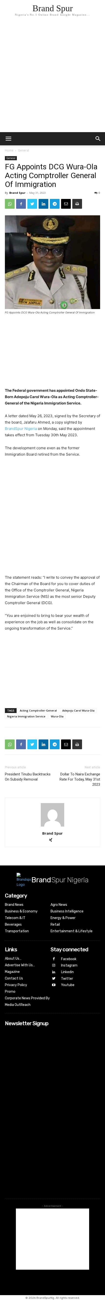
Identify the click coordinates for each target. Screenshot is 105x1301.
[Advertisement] (52, 77)
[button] (98, 138)
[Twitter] (32, 204)
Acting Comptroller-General (38, 710)
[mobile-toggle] (8, 138)
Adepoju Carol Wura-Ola (78, 710)
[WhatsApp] (10, 204)
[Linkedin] (43, 204)
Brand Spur (17, 193)
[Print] (77, 204)
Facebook (68, 959)
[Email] (66, 204)
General (23, 150)
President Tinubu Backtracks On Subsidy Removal (28, 777)
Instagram (69, 965)
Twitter (67, 979)
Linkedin (67, 972)
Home (9, 150)
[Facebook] (21, 204)
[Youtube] (54, 985)
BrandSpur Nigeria (21, 428)
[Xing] (53, 840)
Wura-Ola (57, 716)
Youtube (67, 985)
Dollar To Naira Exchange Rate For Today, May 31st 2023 (80, 779)
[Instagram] (54, 965)
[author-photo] (52, 826)
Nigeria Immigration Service (26, 716)
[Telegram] (55, 204)
